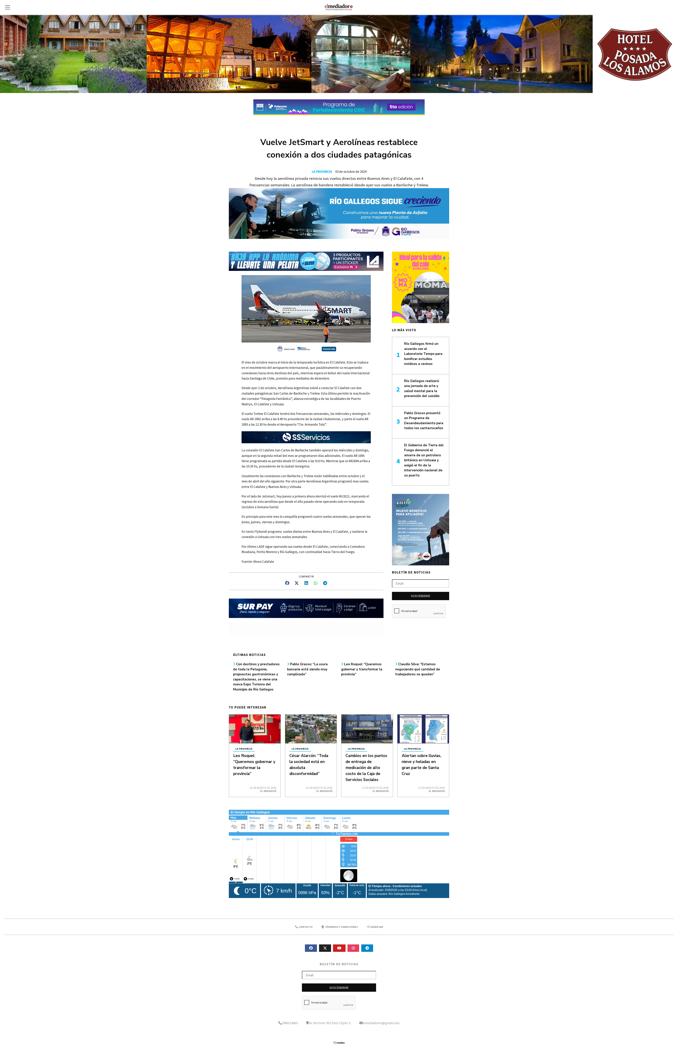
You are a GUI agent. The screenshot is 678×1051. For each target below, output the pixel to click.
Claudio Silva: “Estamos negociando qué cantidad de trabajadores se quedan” (417, 669)
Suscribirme (420, 596)
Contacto (305, 927)
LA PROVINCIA (322, 171)
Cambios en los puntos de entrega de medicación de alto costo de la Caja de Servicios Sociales (366, 768)
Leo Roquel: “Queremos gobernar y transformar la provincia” (361, 669)
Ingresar (376, 927)
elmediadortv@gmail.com (381, 1023)
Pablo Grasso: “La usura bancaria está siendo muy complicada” (307, 669)
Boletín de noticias (411, 572)
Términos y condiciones (341, 927)
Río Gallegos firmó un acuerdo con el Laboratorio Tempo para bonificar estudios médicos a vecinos (423, 353)
